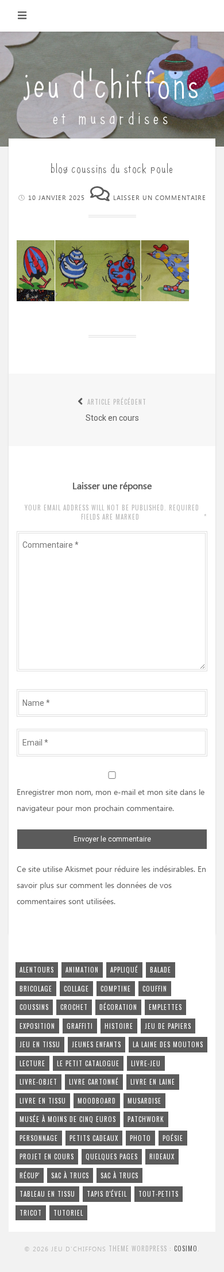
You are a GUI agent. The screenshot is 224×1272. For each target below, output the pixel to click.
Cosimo (186, 1248)
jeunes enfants (96, 1044)
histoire (119, 1026)
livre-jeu (146, 1063)
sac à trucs (70, 1175)
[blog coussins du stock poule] (103, 298)
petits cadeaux (93, 1138)
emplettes (165, 1007)
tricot (31, 1212)
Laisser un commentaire (159, 198)
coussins (34, 1007)
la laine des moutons (168, 1044)
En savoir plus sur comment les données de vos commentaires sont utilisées (111, 885)
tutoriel (68, 1212)
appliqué (124, 969)
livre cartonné (94, 1081)
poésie (173, 1138)
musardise (144, 1100)
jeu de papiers (168, 1026)
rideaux (162, 1156)
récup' (30, 1175)
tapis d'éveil (107, 1193)
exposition (37, 1026)
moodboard (97, 1100)
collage (76, 988)
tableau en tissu (47, 1193)
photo (140, 1138)
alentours (37, 969)
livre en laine (152, 1081)
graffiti (80, 1026)
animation (82, 969)
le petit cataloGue (88, 1063)
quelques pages (112, 1156)
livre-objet (38, 1081)
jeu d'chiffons (112, 82)
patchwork (146, 1119)
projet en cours (47, 1156)
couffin (154, 988)
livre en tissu (43, 1100)
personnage (39, 1138)
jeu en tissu (40, 1044)
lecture (32, 1063)
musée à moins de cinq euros (68, 1119)
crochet (74, 1007)
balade (160, 969)
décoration (118, 1007)
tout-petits (158, 1193)
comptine (116, 988)
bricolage (36, 988)
